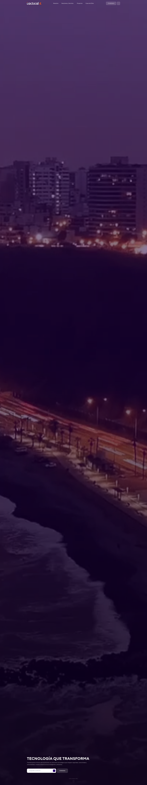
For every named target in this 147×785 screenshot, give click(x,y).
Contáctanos (111, 3)
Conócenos (62, 770)
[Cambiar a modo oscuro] (118, 3)
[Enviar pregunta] (54, 770)
